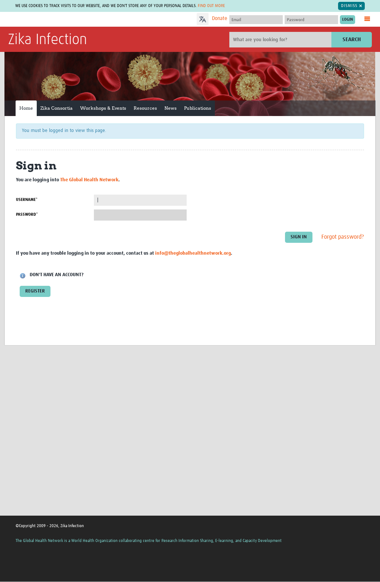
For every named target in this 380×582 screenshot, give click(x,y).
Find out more (211, 6)
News (170, 108)
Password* (27, 214)
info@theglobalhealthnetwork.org (193, 253)
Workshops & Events (103, 108)
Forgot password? (342, 237)
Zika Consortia (56, 108)
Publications (197, 108)
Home (26, 108)
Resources (145, 108)
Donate (219, 18)
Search (352, 39)
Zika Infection (47, 40)
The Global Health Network (63, 19)
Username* (26, 200)
